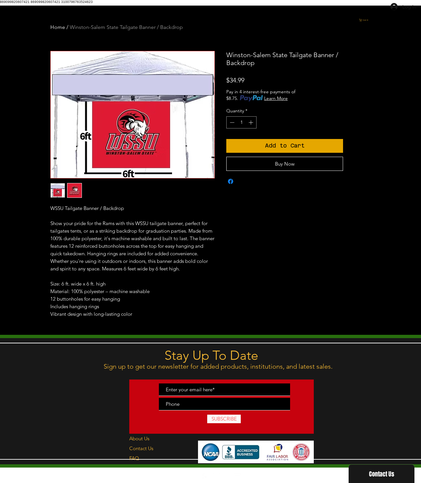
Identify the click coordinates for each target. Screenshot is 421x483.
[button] (396, 41)
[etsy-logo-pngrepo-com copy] (227, 476)
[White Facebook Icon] (206, 476)
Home (57, 27)
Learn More (276, 98)
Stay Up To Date (211, 355)
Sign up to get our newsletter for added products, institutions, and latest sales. (219, 366)
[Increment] (251, 122)
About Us (139, 438)
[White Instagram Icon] (216, 476)
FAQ (134, 458)
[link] (381, 20)
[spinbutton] (241, 122)
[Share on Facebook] (231, 181)
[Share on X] (243, 181)
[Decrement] (231, 122)
